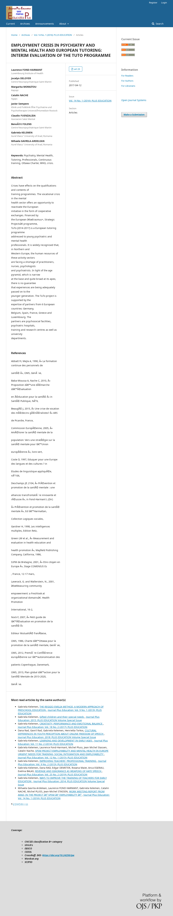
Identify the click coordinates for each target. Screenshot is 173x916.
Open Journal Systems (133, 100)
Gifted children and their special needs (62, 716)
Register (153, 2)
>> (26, 804)
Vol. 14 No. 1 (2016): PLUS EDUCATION (53, 34)
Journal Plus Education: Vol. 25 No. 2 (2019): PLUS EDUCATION (52, 774)
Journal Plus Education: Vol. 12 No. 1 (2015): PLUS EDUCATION (52, 757)
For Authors (127, 80)
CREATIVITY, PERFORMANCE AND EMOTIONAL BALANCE (71, 723)
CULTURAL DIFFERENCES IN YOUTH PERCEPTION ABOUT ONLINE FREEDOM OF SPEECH (61, 732)
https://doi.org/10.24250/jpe (58, 855)
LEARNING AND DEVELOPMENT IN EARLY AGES (66, 740)
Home (14, 34)
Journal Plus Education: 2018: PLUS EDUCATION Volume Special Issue (57, 737)
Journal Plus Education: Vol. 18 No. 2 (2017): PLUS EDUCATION (52, 727)
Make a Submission (134, 114)
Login (164, 2)
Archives (25, 23)
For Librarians (128, 85)
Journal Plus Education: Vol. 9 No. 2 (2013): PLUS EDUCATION (62, 762)
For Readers (127, 75)
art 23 (77, 69)
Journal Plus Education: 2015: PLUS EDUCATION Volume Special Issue (59, 718)
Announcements (44, 23)
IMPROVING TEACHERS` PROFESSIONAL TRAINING (68, 761)
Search (159, 23)
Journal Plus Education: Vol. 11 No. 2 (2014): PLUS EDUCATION (63, 742)
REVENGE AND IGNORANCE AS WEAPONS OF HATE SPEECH (68, 771)
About (63, 23)
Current (10, 23)
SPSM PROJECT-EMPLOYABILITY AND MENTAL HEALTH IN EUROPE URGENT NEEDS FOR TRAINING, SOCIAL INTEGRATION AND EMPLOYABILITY (63, 752)
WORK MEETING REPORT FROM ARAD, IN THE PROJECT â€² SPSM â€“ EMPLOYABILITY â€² (61, 793)
